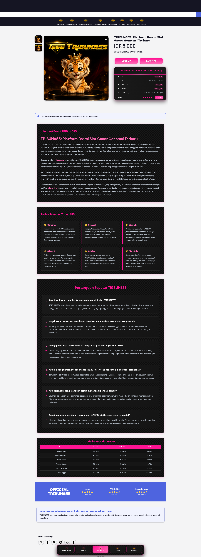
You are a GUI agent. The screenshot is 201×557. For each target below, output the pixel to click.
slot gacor (60, 160)
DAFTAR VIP (151, 61)
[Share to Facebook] (47, 542)
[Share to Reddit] (67, 542)
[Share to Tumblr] (73, 542)
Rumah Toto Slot (100, 556)
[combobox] (98, 14)
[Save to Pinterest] (60, 542)
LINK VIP (117, 551)
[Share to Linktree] (54, 542)
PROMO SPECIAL (67, 550)
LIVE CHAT (134, 551)
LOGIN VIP (126, 61)
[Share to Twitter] (41, 542)
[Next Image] (107, 68)
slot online (52, 188)
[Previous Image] (45, 68)
